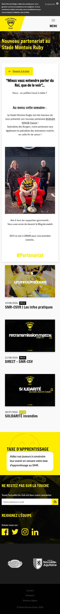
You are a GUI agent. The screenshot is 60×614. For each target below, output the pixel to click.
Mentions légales (30, 600)
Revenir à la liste (21, 71)
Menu (53, 26)
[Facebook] (5, 532)
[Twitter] (15, 532)
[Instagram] (25, 532)
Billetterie (30, 595)
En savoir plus (50, 4)
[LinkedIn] (35, 532)
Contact (30, 590)
